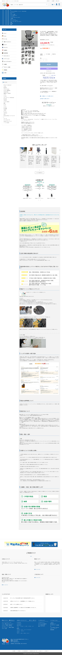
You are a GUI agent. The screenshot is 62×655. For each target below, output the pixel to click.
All (10, 10)
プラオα (24, 633)
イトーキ (5, 118)
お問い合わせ (57, 627)
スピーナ (18, 633)
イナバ (5, 94)
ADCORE (5, 87)
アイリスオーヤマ (7, 119)
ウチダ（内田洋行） (7, 90)
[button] (54, 77)
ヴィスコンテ (29, 629)
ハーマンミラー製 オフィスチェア (15, 17)
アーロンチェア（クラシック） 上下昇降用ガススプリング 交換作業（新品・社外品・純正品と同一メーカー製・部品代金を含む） (46, 159)
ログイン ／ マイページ (53, 628)
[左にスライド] (37, 170)
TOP (3, 10)
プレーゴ (28, 633)
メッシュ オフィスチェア (14, 20)
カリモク (5, 107)
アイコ (5, 105)
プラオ (21, 633)
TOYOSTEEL (6, 92)
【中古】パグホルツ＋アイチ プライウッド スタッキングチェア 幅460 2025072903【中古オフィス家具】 (31, 159)
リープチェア (22, 626)
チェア (11, 13)
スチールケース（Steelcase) (9, 97)
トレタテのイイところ (41, 622)
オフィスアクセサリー (5, 627)
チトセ (5, 104)
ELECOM (5, 99)
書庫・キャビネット (8, 623)
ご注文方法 (51, 622)
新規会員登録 (52, 629)
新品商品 (12, 627)
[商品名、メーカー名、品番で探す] (47, 4)
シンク (33, 626)
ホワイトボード (4, 626)
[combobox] (29, 5)
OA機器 (10, 627)
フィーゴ (25, 629)
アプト (18, 627)
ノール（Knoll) (6, 122)
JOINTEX (5, 112)
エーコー (5, 111)
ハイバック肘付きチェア (13, 15)
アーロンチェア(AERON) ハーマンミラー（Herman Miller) (18, 11)
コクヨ (5, 86)
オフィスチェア (12, 12)
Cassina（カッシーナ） (8, 121)
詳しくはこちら (37, 569)
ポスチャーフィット (13, 19)
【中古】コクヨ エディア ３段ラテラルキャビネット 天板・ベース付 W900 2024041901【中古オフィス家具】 (54, 159)
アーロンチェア (19, 623)
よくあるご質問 (52, 627)
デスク (10, 622)
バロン (22, 629)
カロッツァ (22, 630)
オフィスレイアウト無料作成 (42, 623)
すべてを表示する (39, 172)
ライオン (5, 96)
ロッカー (12, 623)
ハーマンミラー (12, 16)
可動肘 (11, 22)
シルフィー (18, 630)
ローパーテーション (9, 626)
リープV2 (26, 626)
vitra (4, 114)
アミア (18, 626)
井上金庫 (5, 108)
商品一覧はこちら (12, 620)
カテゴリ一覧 (7, 10)
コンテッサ (18, 629)
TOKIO (5, 110)
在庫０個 (11, 23)
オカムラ (18, 628)
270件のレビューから (39, 182)
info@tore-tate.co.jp (16, 641)
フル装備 (11, 18)
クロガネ (5, 100)
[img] (39, 181)
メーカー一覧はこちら (33, 620)
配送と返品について (53, 623)
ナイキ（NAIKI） (7, 101)
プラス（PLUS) (6, 89)
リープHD (29, 626)
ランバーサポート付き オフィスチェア (15, 21)
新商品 (11, 24)
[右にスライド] (42, 170)
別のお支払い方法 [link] (48, 70)
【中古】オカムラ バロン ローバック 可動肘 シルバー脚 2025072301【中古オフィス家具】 (38, 158)
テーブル (3, 623)
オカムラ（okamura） (8, 85)
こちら (50, 85)
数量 (40, 58)
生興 (4, 103)
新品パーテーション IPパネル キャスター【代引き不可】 (23, 156)
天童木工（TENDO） (7, 93)
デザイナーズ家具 (12, 14)
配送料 (43, 44)
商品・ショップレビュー (41, 626)
